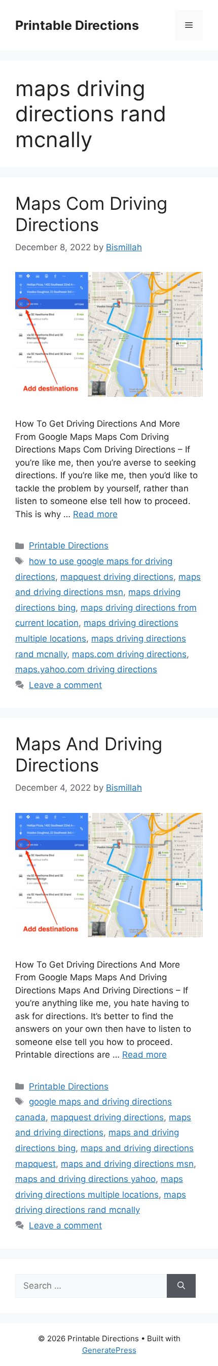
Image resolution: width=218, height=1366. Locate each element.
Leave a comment (65, 685)
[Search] (181, 1286)
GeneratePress (109, 1350)
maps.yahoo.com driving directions (86, 669)
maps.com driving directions (129, 654)
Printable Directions (77, 25)
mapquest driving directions (116, 577)
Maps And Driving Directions (88, 754)
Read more (95, 514)
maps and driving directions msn (127, 1164)
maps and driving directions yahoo (85, 1179)
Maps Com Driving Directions (91, 214)
